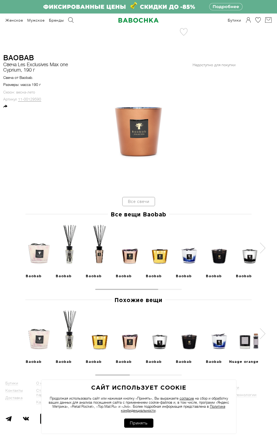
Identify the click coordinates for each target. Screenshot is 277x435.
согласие (187, 398)
